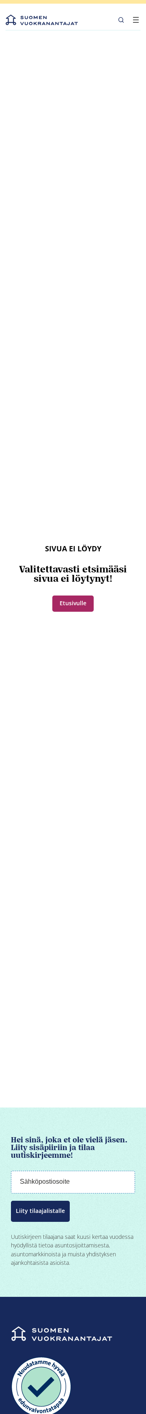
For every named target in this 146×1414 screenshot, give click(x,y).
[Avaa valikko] (136, 20)
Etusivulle (73, 603)
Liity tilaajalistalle (40, 1211)
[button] (121, 19)
